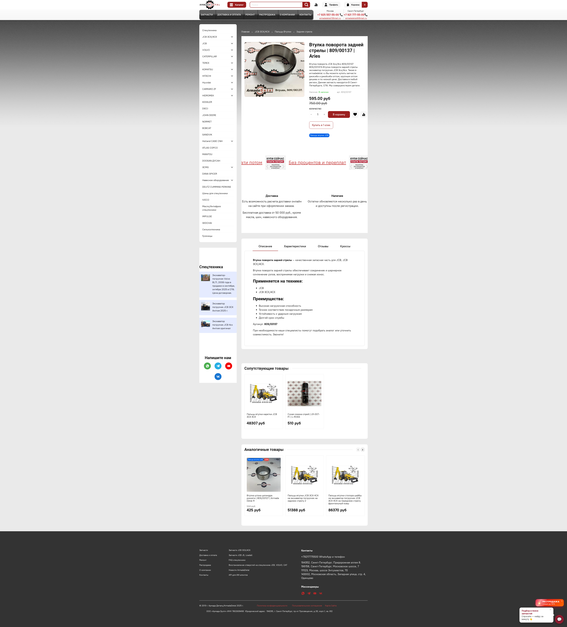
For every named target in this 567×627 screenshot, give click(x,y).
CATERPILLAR (209, 56)
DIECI (205, 108)
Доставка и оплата (229, 14)
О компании (287, 14)
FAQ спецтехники (237, 560)
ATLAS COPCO (210, 147)
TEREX (205, 62)
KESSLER (207, 101)
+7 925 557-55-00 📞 (330, 14)
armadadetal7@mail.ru (330, 18)
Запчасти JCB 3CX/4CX (239, 550)
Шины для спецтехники (215, 193)
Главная (245, 31)
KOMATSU (207, 69)
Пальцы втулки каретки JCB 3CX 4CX (262, 415)
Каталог (239, 4)
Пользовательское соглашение (308, 605)
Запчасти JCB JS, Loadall (240, 555)
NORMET (207, 121)
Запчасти (207, 14)
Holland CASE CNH (212, 141)
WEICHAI (207, 222)
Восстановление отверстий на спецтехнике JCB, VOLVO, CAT (258, 565)
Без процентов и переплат (293, 162)
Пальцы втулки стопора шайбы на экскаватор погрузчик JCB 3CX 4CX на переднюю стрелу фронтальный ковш (345, 499)
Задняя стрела (304, 31)
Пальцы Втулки (283, 31)
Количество (315, 109)
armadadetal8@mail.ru (356, 18)
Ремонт (250, 14)
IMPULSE (207, 216)
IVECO (205, 199)
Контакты (305, 14)
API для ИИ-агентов (238, 575)
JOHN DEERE (209, 115)
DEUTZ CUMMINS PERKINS (216, 186)
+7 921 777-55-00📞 (356, 14)
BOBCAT (206, 128)
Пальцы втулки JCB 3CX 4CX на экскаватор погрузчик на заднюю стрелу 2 (303, 498)
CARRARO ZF (209, 88)
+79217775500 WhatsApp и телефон (323, 556)
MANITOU (207, 154)
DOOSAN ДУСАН (211, 160)
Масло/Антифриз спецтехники (211, 208)
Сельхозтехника (211, 229)
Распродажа (267, 14)
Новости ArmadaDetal (239, 570)
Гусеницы (207, 235)
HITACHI (206, 75)
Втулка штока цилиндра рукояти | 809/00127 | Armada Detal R (263, 498)
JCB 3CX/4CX (262, 31)
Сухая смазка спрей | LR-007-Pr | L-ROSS (304, 415)
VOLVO (206, 49)
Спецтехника (209, 30)
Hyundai (206, 82)
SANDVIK (207, 134)
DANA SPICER (209, 173)
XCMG (205, 167)
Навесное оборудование (215, 180)
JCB (204, 43)
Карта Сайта (331, 605)
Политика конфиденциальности (273, 605)
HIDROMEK (208, 95)
